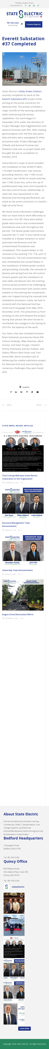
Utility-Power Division (30, 91)
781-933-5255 (13, 857)
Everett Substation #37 (14, 99)
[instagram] (38, 5)
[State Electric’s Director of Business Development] (14, 1014)
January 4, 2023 (10, 574)
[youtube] (34, 5)
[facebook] (25, 5)
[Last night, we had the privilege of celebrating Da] (14, 903)
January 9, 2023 (10, 530)
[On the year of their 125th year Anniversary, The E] (14, 947)
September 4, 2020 (11, 618)
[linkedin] (29, 5)
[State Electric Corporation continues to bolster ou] (14, 969)
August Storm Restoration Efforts (18, 614)
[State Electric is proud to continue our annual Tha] (14, 925)
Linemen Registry (34, 24)
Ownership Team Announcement (17, 570)
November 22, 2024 (12, 483)
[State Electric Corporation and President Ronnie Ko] (14, 991)
